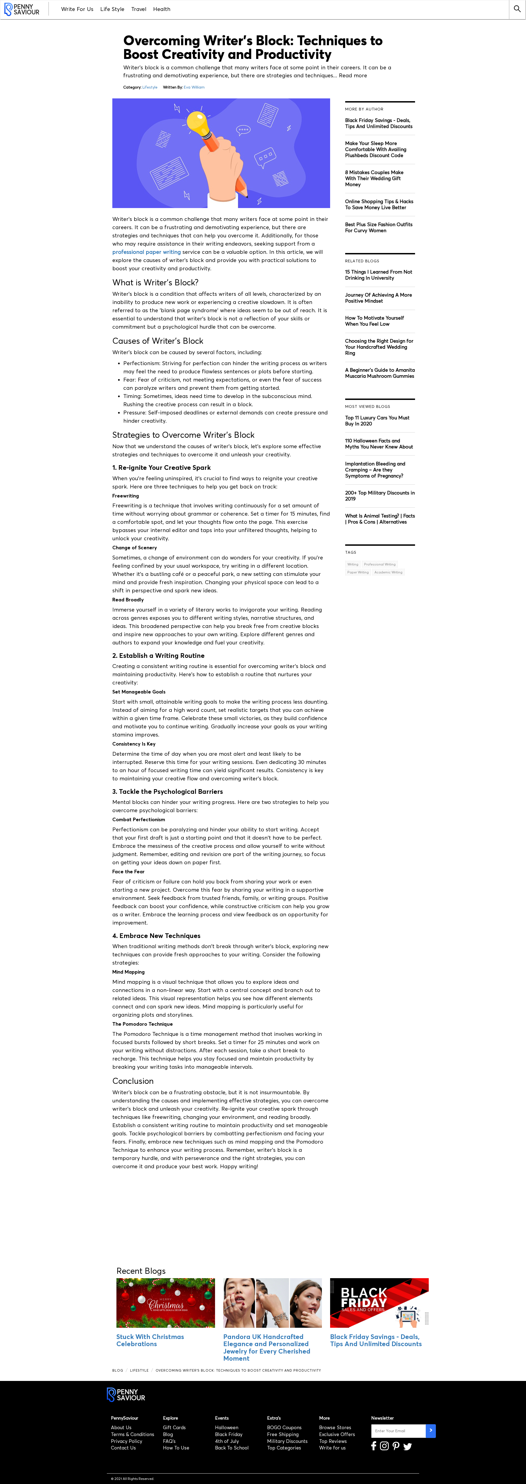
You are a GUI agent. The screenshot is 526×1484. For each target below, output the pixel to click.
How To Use (176, 1448)
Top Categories (284, 1448)
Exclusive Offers (337, 1434)
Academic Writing (388, 572)
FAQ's (169, 1441)
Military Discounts (287, 1441)
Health (161, 9)
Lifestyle (150, 87)
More (324, 1418)
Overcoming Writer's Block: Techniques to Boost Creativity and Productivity (238, 1370)
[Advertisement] (221, 1215)
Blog (117, 1370)
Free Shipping (283, 1434)
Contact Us (123, 1448)
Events (222, 1418)
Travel (138, 9)
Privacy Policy (126, 1441)
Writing (352, 564)
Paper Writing (358, 572)
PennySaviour (124, 1418)
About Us (121, 1427)
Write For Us (77, 9)
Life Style (112, 9)
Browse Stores (335, 1427)
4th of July (227, 1441)
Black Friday (228, 1434)
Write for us (332, 1448)
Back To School (232, 1448)
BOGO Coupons (284, 1427)
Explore (170, 1418)
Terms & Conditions (132, 1434)
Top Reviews (333, 1441)
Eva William (194, 87)
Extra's (274, 1418)
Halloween (226, 1427)
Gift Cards (174, 1427)
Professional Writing (380, 564)
